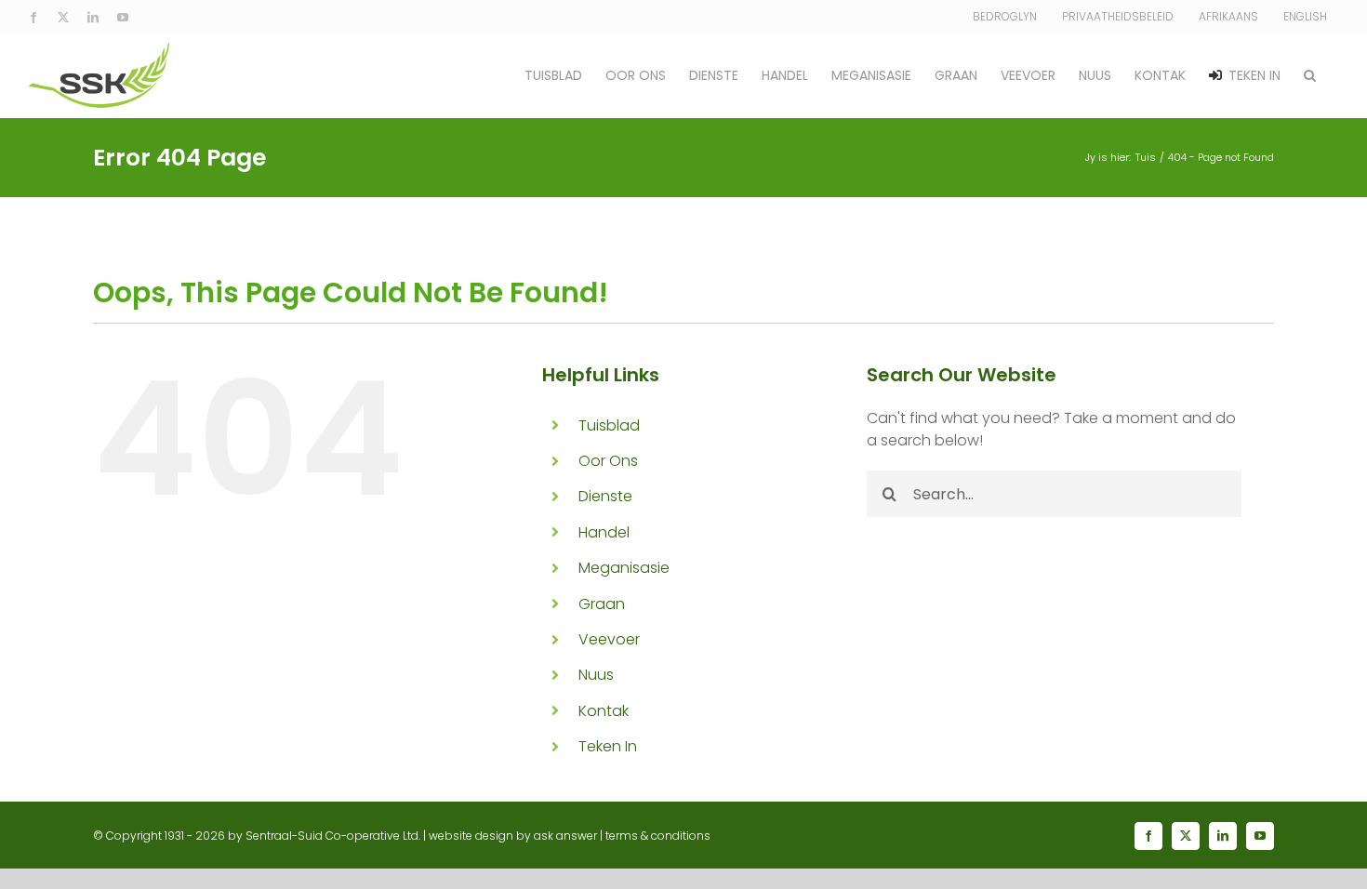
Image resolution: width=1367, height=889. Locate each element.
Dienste (605, 496)
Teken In (607, 746)
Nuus (596, 674)
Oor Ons (608, 460)
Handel (604, 532)
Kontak (603, 711)
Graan (601, 604)
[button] (1310, 75)
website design (471, 835)
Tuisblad (609, 425)
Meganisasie (624, 567)
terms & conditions (657, 835)
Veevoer (609, 639)
